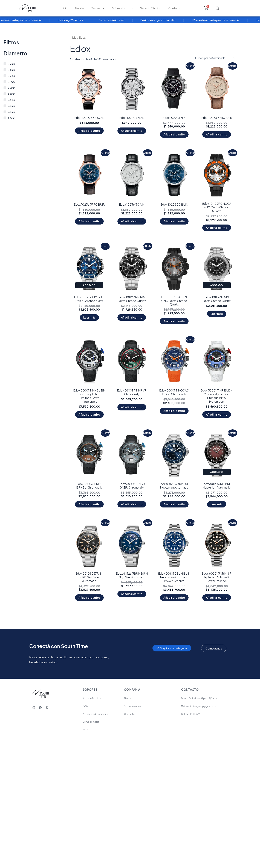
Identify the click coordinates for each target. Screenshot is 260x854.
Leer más (89, 317)
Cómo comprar (90, 721)
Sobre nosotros (132, 706)
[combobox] (230, 8)
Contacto (174, 8)
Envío (85, 729)
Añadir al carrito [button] (89, 130)
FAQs (85, 706)
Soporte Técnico (91, 698)
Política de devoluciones (95, 714)
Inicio (64, 8)
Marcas (95, 8)
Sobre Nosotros (122, 8)
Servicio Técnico (150, 8)
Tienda (79, 8)
